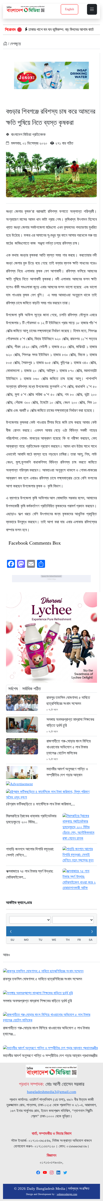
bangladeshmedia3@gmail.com (51, 1092)
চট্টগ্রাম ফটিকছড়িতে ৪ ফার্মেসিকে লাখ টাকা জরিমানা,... (40, 804)
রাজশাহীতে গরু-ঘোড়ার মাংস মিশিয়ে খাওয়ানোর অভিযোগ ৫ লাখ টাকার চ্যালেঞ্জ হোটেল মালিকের (68, 747)
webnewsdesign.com (67, 1194)
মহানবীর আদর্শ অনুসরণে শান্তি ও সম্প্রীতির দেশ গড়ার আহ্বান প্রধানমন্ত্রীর (67, 775)
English (69, 9)
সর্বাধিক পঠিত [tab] (31, 688)
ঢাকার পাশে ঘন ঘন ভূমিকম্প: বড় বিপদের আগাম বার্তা (42, 29)
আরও (6, 955)
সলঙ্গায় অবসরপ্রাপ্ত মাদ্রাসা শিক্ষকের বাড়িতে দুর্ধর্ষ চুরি (70, 722)
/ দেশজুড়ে (14, 44)
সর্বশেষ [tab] (13, 688)
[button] (92, 9)
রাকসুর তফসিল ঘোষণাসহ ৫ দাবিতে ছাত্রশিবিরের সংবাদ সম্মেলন (68, 700)
